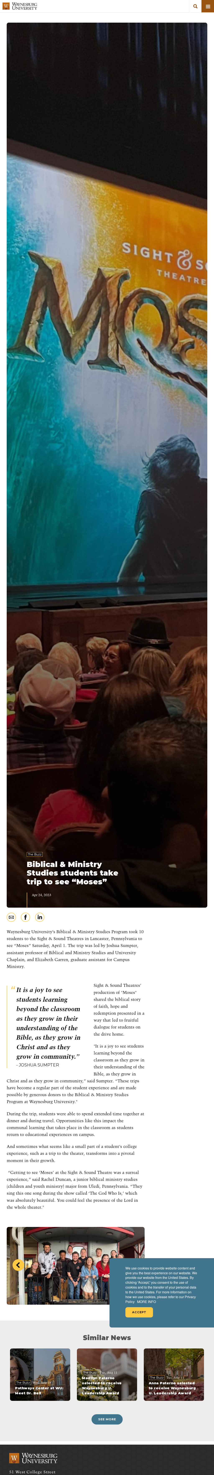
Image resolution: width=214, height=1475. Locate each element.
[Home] (20, 6)
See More (107, 1419)
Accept (139, 1312)
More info (146, 1301)
